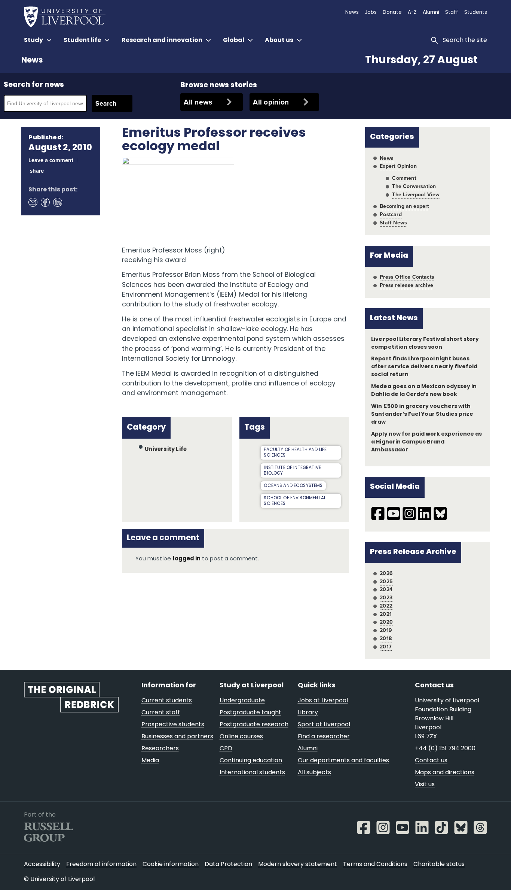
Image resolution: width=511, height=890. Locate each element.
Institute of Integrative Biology (292, 471)
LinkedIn (57, 201)
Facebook (45, 201)
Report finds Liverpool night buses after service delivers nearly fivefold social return (424, 367)
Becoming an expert (404, 206)
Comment (404, 178)
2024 (386, 589)
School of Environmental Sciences (294, 501)
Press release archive (406, 285)
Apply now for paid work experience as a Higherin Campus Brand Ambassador (426, 442)
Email (32, 201)
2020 (386, 622)
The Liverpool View (416, 194)
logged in (187, 559)
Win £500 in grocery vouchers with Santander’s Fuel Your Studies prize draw (422, 414)
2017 (386, 646)
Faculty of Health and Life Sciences (295, 453)
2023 (386, 597)
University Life (166, 449)
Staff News (393, 222)
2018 (386, 638)
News (32, 60)
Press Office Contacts (407, 277)
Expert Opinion (398, 166)
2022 (386, 605)
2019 (386, 630)
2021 (386, 614)
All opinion (271, 102)
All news (198, 102)
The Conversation (414, 186)
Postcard (390, 214)
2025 (386, 581)
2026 (386, 573)
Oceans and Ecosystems (293, 486)
